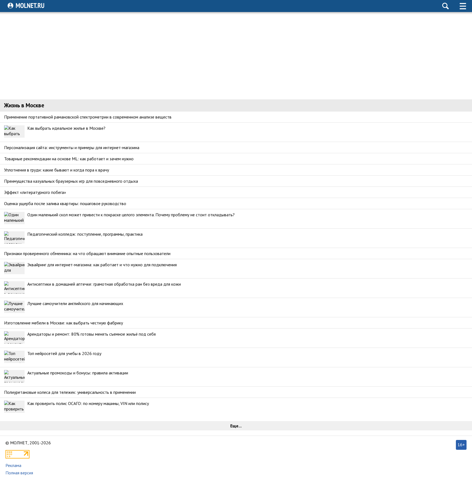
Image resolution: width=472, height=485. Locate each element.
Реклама (13, 465)
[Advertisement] (236, 55)
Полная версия (19, 472)
